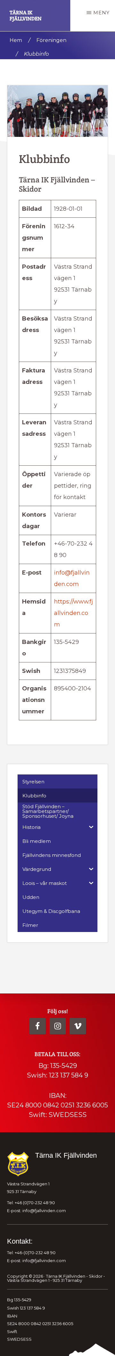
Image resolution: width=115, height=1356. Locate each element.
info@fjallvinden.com (44, 1210)
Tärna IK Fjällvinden (26, 15)
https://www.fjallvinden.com (73, 613)
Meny (101, 13)
